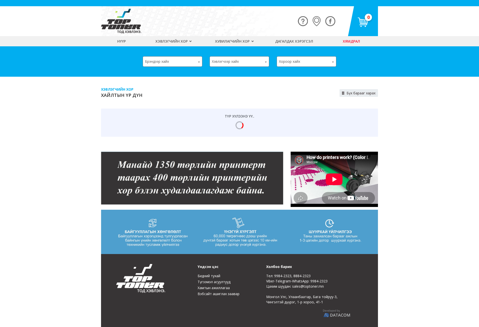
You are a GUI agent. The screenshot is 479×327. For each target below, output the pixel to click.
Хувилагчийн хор (232, 41)
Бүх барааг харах (360, 93)
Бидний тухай (209, 275)
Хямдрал (351, 41)
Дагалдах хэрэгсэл (294, 41)
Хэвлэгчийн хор (172, 41)
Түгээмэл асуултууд (214, 281)
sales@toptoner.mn (308, 286)
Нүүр (121, 41)
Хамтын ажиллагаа (214, 287)
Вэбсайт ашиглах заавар (219, 293)
